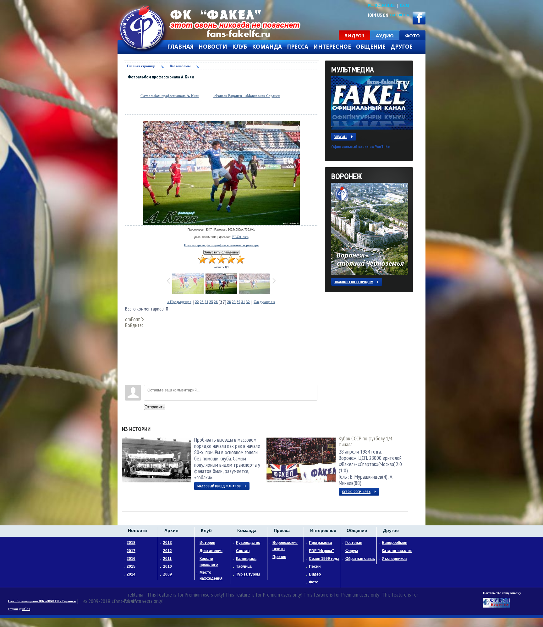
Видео (315, 574)
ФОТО (412, 35)
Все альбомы (180, 66)
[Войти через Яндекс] (129, 361)
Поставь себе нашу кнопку (502, 593)
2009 (167, 574)
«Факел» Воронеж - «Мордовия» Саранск (246, 96)
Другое (402, 46)
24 (206, 302)
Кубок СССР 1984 (356, 491)
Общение (371, 46)
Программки (320, 542)
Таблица (244, 566)
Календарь (246, 558)
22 (197, 302)
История (207, 542)
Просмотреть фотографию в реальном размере (221, 245)
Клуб (239, 46)
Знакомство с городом (353, 281)
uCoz (26, 609)
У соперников (394, 558)
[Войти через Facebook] (129, 352)
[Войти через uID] (129, 333)
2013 (167, 542)
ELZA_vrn (240, 237)
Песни (315, 566)
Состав (243, 551)
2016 (131, 558)
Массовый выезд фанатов (219, 486)
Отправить (155, 407)
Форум (351, 551)
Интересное (332, 46)
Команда (267, 46)
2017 (131, 551)
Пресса (297, 46)
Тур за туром (248, 574)
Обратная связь (360, 558)
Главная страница (141, 66)
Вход (404, 5)
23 (202, 302)
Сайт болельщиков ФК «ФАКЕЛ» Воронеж (42, 601)
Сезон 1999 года (324, 558)
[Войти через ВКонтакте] (129, 342)
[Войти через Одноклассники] (129, 380)
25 (211, 302)
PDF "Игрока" (321, 551)
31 (243, 302)
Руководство (248, 542)
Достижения (211, 551)
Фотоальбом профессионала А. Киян (169, 96)
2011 (167, 558)
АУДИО (385, 35)
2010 (167, 566)
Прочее (279, 557)
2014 (131, 574)
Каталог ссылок (397, 551)
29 (234, 302)
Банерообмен (394, 542)
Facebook (399, 15)
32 (248, 302)
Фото (313, 582)
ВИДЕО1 (354, 35)
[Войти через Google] (129, 370)
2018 (131, 542)
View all (340, 136)
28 (229, 302)
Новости (213, 46)
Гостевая (353, 542)
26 (216, 302)
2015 (131, 566)
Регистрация (381, 5)
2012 (167, 551)
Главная (180, 46)
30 (238, 302)
